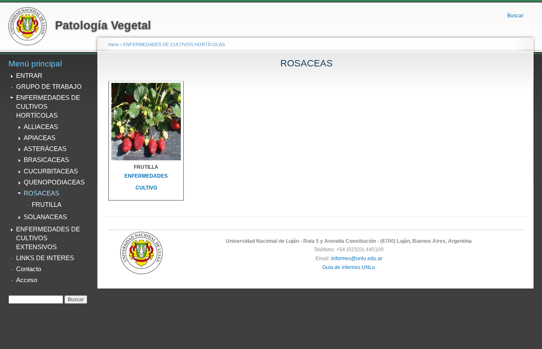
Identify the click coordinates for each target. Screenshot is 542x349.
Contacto (28, 269)
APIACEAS (39, 138)
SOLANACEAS (45, 217)
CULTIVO (146, 188)
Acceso (26, 280)
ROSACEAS (41, 193)
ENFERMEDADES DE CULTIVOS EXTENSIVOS (48, 238)
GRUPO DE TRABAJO (49, 86)
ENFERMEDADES (146, 176)
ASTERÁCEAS (45, 149)
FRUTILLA (46, 204)
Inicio (113, 44)
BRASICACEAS (46, 160)
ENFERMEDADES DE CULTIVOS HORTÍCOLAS (48, 106)
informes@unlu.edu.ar (356, 258)
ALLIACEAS (41, 127)
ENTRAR (29, 75)
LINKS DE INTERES (45, 258)
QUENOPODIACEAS (54, 182)
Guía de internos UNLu (348, 267)
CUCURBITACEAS (51, 171)
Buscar (515, 16)
